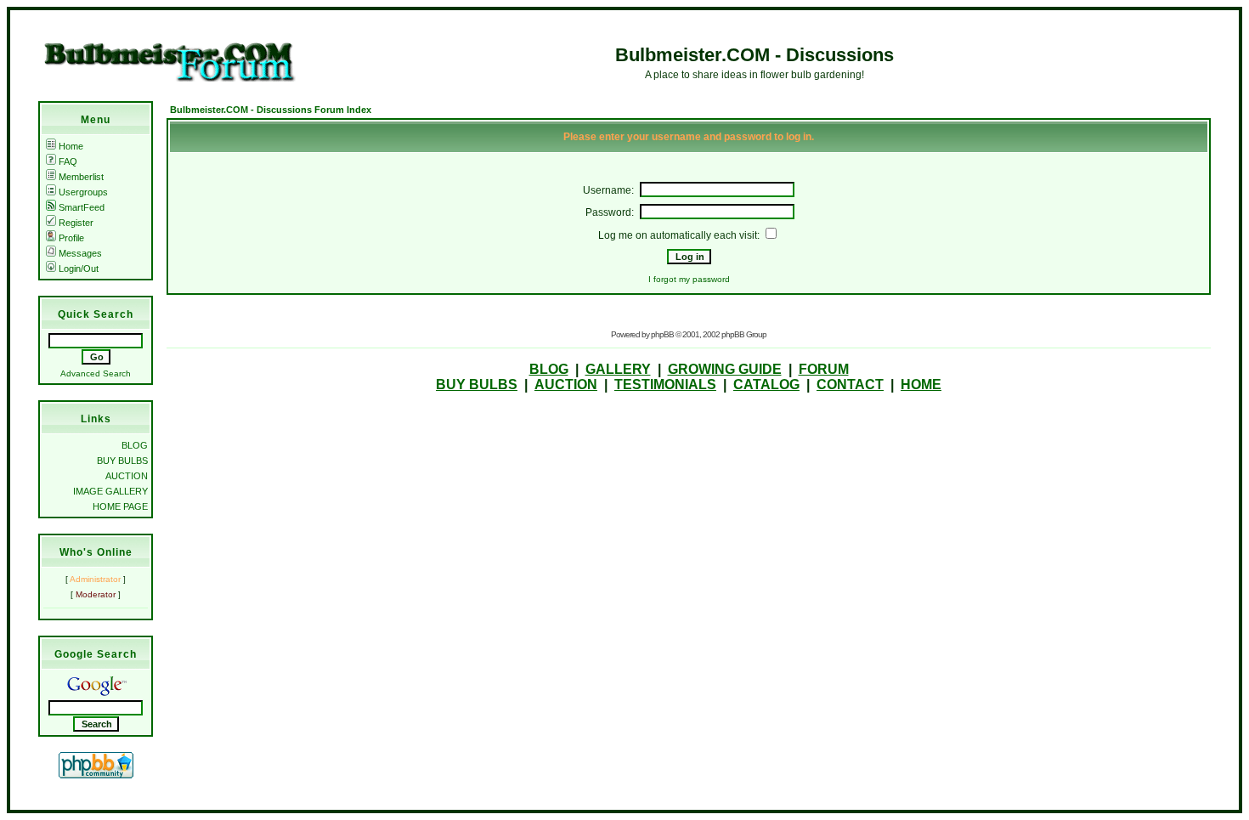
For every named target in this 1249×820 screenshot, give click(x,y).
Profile (71, 238)
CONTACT (850, 384)
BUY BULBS (122, 460)
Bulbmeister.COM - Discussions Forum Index (270, 110)
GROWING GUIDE (725, 369)
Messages (80, 253)
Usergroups (83, 192)
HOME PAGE (120, 506)
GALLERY (618, 369)
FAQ (68, 161)
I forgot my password (689, 279)
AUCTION (126, 476)
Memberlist (81, 177)
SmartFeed (82, 207)
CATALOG (766, 384)
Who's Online (96, 552)
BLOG (135, 445)
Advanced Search (95, 373)
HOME (921, 384)
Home (71, 146)
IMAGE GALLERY (110, 491)
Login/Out (79, 268)
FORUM (824, 369)
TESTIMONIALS (665, 384)
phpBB (662, 334)
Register (76, 223)
